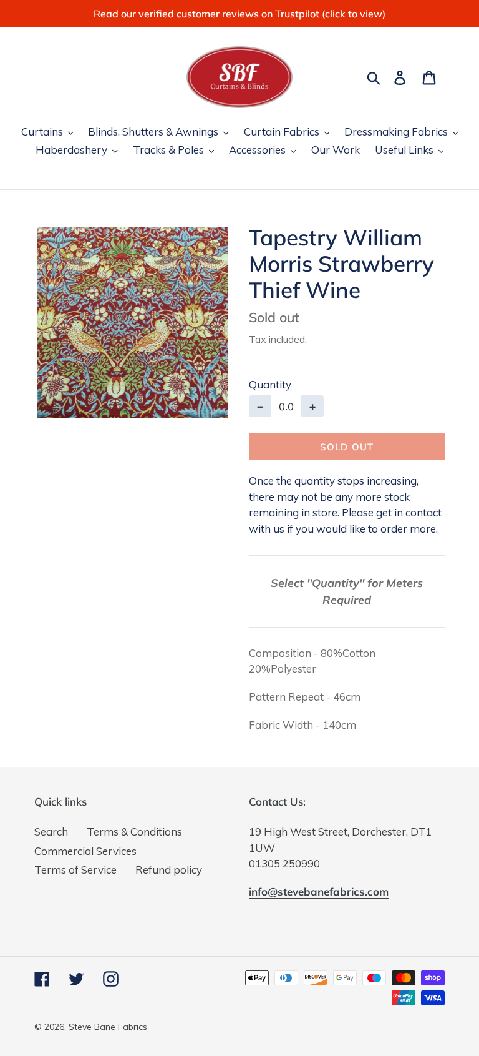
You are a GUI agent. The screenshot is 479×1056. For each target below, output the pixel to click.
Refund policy (168, 869)
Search (51, 831)
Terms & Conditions (134, 831)
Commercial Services (85, 850)
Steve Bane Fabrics (108, 1026)
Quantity (270, 384)
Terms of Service (75, 869)
